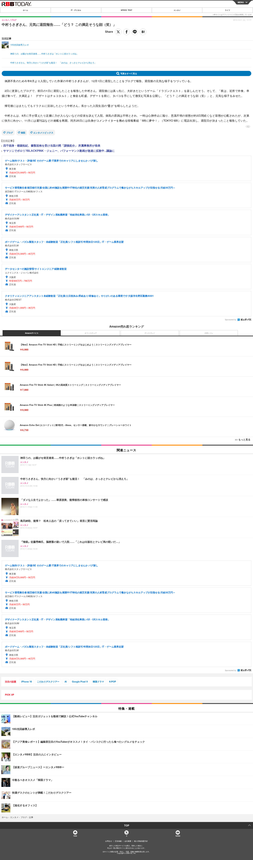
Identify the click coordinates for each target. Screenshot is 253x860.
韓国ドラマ (98, 681)
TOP (126, 825)
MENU (241, 2)
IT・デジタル (76, 10)
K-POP (112, 681)
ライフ (227, 10)
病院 (23, 132)
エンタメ (177, 10)
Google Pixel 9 (80, 681)
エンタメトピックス (43, 132)
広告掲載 (118, 841)
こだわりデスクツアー (48, 681)
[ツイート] (118, 32)
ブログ (9, 132)
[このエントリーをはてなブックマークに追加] (143, 32)
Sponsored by (230, 319)
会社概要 (127, 841)
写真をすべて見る (128, 73)
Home (75, 836)
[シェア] (126, 32)
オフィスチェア (91, 333)
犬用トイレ (208, 333)
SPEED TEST (126, 10)
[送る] (134, 32)
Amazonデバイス (31, 333)
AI (66, 681)
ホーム (25, 10)
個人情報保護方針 (141, 841)
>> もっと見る (242, 439)
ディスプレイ (150, 333)
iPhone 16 (26, 681)
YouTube (177, 836)
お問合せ (108, 841)
